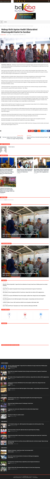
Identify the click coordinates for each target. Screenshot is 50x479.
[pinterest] (29, 131)
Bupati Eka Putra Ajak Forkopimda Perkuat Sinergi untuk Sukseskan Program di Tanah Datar (24, 170)
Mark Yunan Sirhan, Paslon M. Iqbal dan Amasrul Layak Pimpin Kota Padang (23, 429)
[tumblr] (35, 131)
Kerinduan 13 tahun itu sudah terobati (16, 414)
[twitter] (45, 131)
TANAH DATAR (21, 34)
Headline (14, 34)
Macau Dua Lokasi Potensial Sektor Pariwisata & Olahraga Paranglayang (23, 456)
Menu (5, 21)
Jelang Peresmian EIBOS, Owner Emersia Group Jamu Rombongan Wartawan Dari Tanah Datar (27, 435)
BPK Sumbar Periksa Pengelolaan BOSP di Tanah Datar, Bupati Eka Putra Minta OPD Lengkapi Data (41, 170)
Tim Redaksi (35, 477)
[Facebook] (15, 1)
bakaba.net (25, 476)
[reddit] (39, 131)
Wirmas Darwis (11, 399)
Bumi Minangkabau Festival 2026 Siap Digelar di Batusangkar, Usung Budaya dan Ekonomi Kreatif (28, 388)
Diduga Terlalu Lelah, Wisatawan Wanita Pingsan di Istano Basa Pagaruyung (24, 467)
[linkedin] (42, 131)
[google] (32, 131)
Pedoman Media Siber (26, 477)
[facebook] (48, 131)
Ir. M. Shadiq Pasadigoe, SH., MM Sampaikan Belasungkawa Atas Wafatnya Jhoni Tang (26, 424)
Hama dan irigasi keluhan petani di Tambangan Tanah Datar (20, 403)
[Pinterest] (19, 1)
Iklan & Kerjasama (17, 477)
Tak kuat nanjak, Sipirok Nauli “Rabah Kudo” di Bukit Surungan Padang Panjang (12, 137)
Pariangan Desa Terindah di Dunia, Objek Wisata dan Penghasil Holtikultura (24, 461)
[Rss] (24, 1)
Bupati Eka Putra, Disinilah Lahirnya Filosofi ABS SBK (37, 137)
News (18, 34)
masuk (5, 199)
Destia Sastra (3, 34)
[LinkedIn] (22, 1)
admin (4, 236)
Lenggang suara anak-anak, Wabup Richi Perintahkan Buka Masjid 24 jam (23, 409)
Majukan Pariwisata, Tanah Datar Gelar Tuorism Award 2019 (20, 450)
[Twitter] (17, 1)
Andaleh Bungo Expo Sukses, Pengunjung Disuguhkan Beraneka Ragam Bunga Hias (25, 397)
